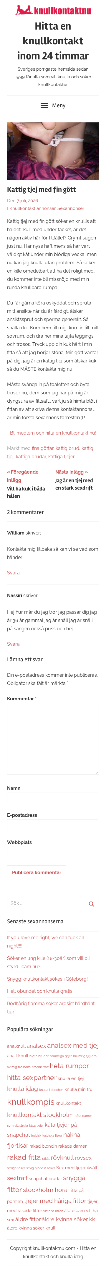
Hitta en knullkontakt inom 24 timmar (53, 41)
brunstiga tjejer (61, 1056)
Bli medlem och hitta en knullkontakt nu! (53, 433)
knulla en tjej (71, 1078)
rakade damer (72, 1146)
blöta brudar (39, 1056)
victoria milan (53, 1211)
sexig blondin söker (40, 1168)
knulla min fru (78, 1089)
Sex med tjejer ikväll (76, 1167)
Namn (14, 788)
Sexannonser (70, 208)
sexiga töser (16, 1168)
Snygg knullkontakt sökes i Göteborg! (47, 979)
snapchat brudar (45, 1178)
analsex (36, 1046)
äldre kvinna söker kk (68, 1219)
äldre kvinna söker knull (31, 1227)
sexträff (17, 1178)
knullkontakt (68, 1103)
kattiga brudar (31, 456)
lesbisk (36, 1135)
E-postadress (22, 815)
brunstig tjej (81, 1056)
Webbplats (19, 842)
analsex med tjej (73, 1045)
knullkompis (30, 1102)
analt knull (17, 1055)
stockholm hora (45, 1189)
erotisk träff (40, 1067)
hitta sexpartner (32, 1077)
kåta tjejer (36, 1125)
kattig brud (67, 448)
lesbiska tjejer (52, 1135)
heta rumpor (69, 1066)
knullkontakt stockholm (40, 1114)
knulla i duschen (51, 1089)
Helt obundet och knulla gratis (39, 991)
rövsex (83, 1158)
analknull (16, 1046)
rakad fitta (24, 1157)
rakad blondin (43, 1146)
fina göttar (42, 448)
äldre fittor (28, 1219)
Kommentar (22, 699)
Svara (13, 573)
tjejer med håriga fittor (55, 1200)
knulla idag (22, 1088)
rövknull (62, 1157)
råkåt (46, 1158)
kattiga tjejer (61, 456)
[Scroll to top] (95, 1262)
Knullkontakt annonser (32, 208)
